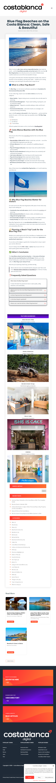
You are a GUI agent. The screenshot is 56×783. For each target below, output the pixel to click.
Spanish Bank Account (42, 749)
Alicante (14, 525)
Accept (29, 777)
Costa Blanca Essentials (18, 544)
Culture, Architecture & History (20, 547)
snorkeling (41, 210)
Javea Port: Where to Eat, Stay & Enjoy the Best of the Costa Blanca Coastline (40, 614)
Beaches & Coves (22, 30)
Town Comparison (16, 582)
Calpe (13, 542)
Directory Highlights (17, 552)
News (13, 574)
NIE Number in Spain (42, 747)
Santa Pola (14, 577)
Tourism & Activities (24, 754)
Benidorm (14, 532)
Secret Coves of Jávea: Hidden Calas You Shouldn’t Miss (16, 613)
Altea (13, 527)
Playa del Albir (14, 140)
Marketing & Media (24, 752)
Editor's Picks (29, 30)
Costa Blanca (27, 135)
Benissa (14, 535)
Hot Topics (35, 30)
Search (44, 491)
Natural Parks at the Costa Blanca (20, 511)
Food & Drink (15, 557)
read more (10, 621)
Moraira (14, 569)
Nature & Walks (16, 572)
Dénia (13, 549)
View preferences (49, 777)
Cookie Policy (35, 780)
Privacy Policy (6, 777)
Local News (14, 567)
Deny (39, 777)
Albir (13, 522)
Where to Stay (15, 584)
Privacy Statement (42, 780)
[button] (53, 766)
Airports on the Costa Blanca (44, 752)
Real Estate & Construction (26, 749)
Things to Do (15, 579)
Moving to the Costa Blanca (43, 754)
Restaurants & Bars (24, 747)
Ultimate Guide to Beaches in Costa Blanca (25, 269)
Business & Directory (17, 539)
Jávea (13, 562)
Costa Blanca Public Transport (44, 756)
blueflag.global (38, 126)
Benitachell (14, 537)
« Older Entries (10, 661)
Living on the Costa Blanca (18, 564)
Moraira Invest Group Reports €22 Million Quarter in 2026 (26, 513)
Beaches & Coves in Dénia (15, 643)
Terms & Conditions (20, 777)
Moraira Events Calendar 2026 (19, 504)
